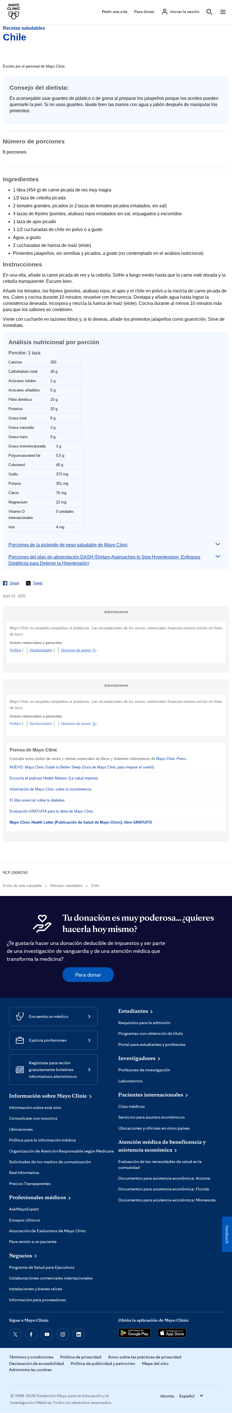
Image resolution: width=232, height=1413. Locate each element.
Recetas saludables (24, 28)
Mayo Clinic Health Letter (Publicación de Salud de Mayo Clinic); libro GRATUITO (81, 822)
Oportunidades (40, 650)
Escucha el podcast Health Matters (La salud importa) (54, 778)
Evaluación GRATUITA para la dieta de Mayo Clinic (51, 811)
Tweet (37, 583)
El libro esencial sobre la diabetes (37, 800)
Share (14, 583)
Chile (14, 37)
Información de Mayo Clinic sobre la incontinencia (50, 789)
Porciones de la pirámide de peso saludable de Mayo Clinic (68, 544)
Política (15, 650)
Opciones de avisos (76, 650)
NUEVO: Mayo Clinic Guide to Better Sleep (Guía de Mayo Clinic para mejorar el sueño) (82, 767)
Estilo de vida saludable (22, 886)
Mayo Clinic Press (171, 759)
